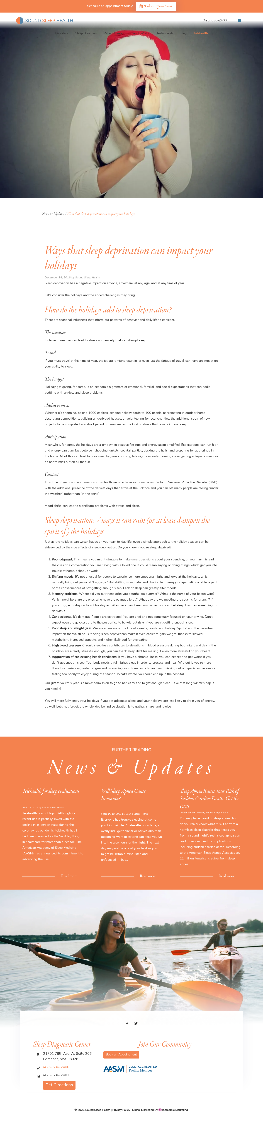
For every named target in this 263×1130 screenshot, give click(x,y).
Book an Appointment (158, 6)
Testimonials (165, 33)
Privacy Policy (121, 1110)
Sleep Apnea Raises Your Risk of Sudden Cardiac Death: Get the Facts (209, 798)
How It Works (140, 33)
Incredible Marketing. (175, 1110)
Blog (184, 33)
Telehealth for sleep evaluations (50, 791)
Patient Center (114, 33)
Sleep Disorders (86, 33)
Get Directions (59, 1085)
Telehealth (201, 33)
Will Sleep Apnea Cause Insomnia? (123, 795)
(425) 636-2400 (56, 1067)
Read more (69, 876)
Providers (61, 33)
